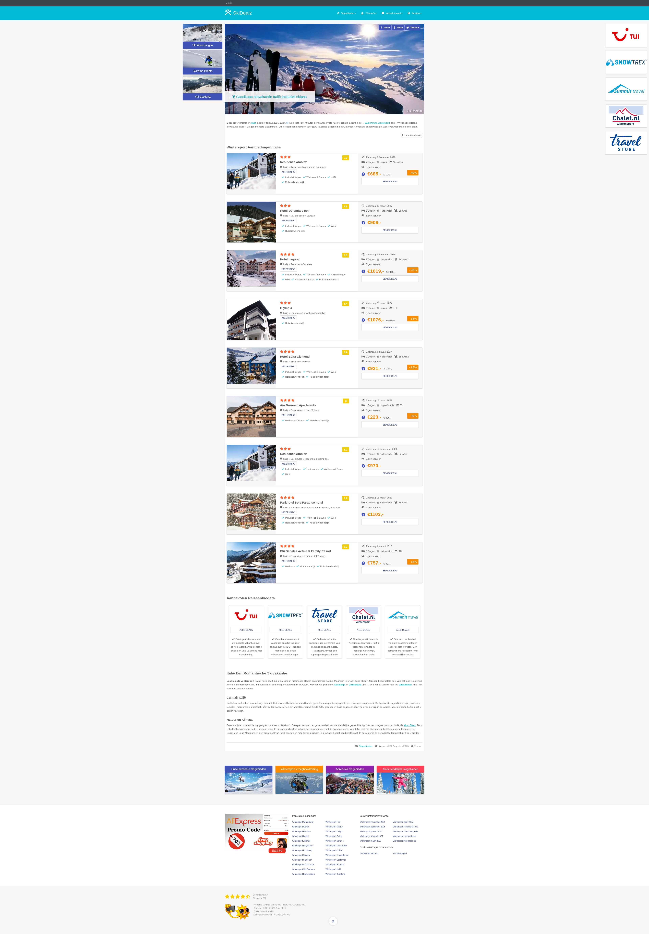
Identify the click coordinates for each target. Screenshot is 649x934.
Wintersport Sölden (301, 855)
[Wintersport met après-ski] (350, 783)
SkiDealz (277, 905)
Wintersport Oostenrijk (336, 860)
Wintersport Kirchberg (302, 850)
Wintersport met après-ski (404, 841)
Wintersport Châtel (334, 850)
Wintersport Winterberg (302, 822)
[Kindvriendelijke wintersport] (400, 783)
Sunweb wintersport (369, 853)
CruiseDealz (299, 905)
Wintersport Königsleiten (303, 874)
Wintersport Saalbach (302, 860)
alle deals (246, 630)
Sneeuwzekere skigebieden (248, 769)
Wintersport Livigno (334, 831)
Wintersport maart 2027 (370, 841)
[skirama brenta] (202, 58)
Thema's (370, 13)
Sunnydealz (281, 908)
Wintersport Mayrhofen (302, 846)
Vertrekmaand (393, 13)
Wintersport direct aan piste (405, 831)
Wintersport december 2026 (372, 827)
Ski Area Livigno (202, 45)
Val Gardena (202, 96)
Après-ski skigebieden (350, 769)
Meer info (288, 172)
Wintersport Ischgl (300, 836)
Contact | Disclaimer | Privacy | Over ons (272, 915)
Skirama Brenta (202, 71)
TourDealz (287, 905)
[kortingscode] (257, 831)
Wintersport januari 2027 (371, 831)
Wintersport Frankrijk (335, 864)
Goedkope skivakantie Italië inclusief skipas (271, 97)
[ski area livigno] (202, 33)
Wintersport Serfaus (335, 841)
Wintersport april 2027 (403, 822)
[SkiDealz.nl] (238, 896)
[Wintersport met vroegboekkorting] (299, 783)
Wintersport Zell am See (336, 846)
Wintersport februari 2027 (371, 836)
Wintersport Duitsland (335, 874)
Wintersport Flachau (301, 831)
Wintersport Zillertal (301, 841)
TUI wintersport (400, 853)
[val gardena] (202, 84)
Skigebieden (347, 13)
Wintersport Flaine (334, 836)
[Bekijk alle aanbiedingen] (626, 35)
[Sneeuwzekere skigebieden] (248, 783)
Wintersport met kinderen (404, 836)
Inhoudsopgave (413, 135)
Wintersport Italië (333, 869)
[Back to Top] (333, 921)
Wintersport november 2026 (372, 822)
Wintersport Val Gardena (303, 869)
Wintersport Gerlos (300, 827)
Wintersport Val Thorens (303, 864)
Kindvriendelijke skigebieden (400, 769)
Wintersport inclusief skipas (405, 827)
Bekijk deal (390, 181)
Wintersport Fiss (333, 822)
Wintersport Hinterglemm (337, 855)
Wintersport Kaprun (334, 827)
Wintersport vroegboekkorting (299, 769)
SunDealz (267, 905)
